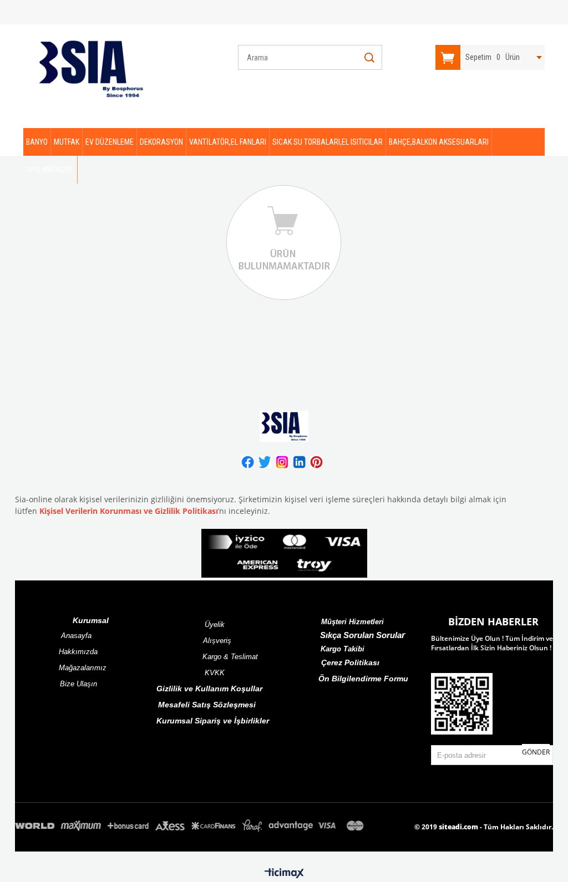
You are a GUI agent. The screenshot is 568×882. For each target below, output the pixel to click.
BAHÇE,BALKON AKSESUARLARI (439, 141)
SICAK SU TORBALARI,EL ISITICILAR (327, 141)
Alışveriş (217, 640)
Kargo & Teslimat (230, 656)
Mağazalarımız (82, 668)
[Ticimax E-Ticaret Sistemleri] (284, 873)
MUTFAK (66, 141)
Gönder (536, 752)
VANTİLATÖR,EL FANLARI (227, 141)
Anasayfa (76, 635)
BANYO (37, 141)
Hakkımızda (78, 652)
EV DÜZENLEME (109, 141)
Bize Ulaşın (78, 684)
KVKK (215, 673)
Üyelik (215, 624)
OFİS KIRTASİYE (50, 169)
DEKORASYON (161, 141)
